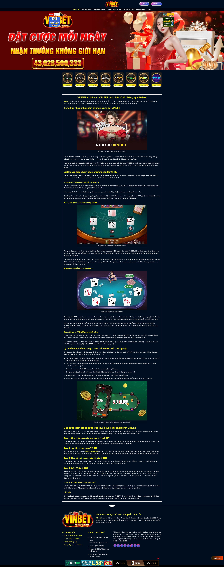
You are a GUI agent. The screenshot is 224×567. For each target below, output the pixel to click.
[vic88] (88, 563)
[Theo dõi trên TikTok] (121, 545)
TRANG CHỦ (75, 9)
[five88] (168, 15)
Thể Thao (122, 9)
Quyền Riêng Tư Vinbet (71, 539)
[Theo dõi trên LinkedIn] (135, 545)
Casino (110, 9)
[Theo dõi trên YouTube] (138, 545)
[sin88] (54, 15)
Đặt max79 (105, 85)
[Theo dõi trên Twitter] (125, 545)
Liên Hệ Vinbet (141, 9)
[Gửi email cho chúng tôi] (128, 545)
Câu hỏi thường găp (70, 542)
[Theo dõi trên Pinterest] (131, 545)
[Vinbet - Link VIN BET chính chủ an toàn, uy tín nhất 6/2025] (112, 4)
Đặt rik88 (156, 85)
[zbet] (168, 22)
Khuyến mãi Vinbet (100, 9)
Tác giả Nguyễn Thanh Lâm (73, 545)
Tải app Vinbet (87, 9)
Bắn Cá (115, 9)
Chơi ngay (217, 558)
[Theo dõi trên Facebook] (115, 545)
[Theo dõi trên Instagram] (118, 545)
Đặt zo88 (80, 85)
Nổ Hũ (128, 9)
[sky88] (54, 22)
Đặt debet (118, 85)
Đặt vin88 (93, 85)
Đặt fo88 (144, 85)
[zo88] (135, 563)
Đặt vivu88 (131, 85)
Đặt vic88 (67, 85)
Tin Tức (149, 9)
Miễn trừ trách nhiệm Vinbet (73, 535)
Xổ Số (133, 9)
